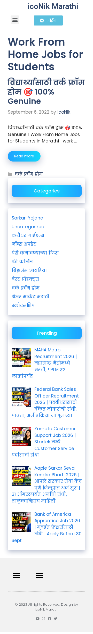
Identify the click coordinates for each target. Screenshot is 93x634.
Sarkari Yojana (27, 218)
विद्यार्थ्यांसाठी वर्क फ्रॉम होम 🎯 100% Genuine (46, 92)
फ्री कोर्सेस (22, 262)
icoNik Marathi (53, 6)
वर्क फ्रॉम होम (29, 174)
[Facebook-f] (49, 618)
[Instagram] (43, 618)
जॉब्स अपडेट (24, 244)
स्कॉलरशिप (23, 305)
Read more (24, 156)
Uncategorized (28, 227)
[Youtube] (37, 618)
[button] (15, 19)
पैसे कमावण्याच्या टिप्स (35, 253)
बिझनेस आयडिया (29, 270)
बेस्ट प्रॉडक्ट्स (25, 279)
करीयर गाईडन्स (28, 235)
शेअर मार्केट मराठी (30, 297)
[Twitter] (55, 618)
